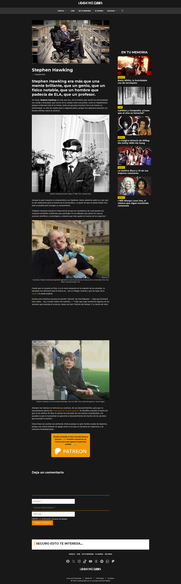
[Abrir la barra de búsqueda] (122, 11)
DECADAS (111, 11)
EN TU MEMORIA (85, 11)
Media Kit (88, 578)
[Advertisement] (70, 323)
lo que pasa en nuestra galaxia (65, 411)
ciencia (35, 294)
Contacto (111, 578)
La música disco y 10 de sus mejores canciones (133, 171)
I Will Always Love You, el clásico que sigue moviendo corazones (133, 203)
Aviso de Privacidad (74, 578)
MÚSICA (61, 11)
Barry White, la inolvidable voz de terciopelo (132, 81)
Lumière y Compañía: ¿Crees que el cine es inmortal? (133, 111)
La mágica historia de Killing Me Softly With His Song (133, 141)
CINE (72, 11)
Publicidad (100, 578)
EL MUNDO (99, 11)
